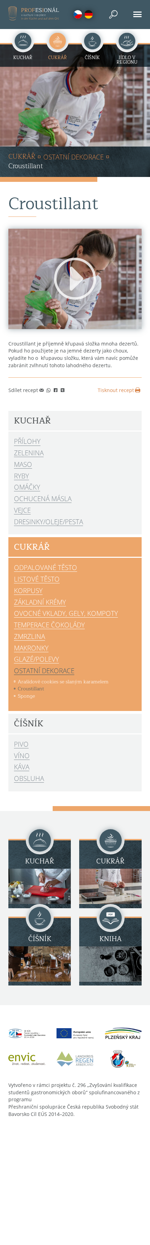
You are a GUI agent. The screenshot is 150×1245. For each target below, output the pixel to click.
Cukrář (21, 157)
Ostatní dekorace (73, 157)
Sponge (26, 696)
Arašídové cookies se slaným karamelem (63, 681)
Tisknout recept (116, 390)
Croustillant (31, 688)
